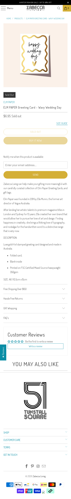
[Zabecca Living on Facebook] (26, 466)
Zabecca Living (39, 476)
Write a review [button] (35, 346)
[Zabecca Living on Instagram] (38, 466)
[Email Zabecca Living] (43, 466)
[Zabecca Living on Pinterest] (32, 466)
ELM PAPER (9, 102)
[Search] (59, 8)
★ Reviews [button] (3, 352)
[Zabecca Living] (35, 8)
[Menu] (1, 8)
